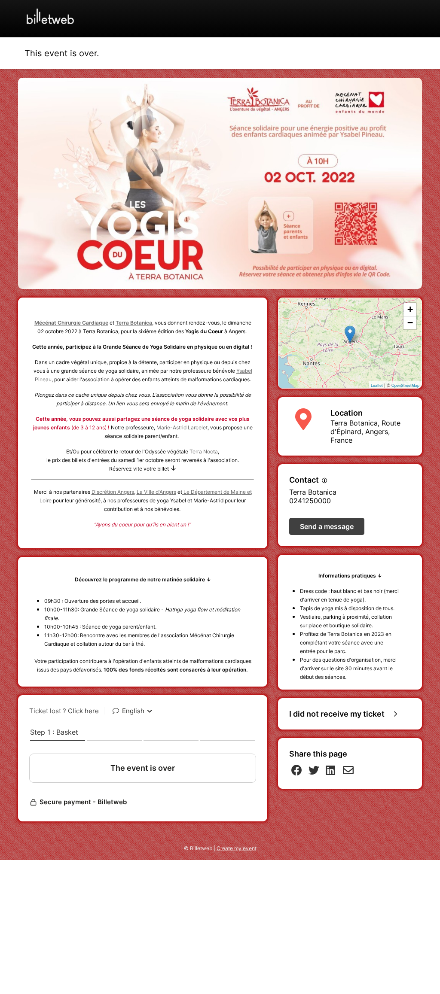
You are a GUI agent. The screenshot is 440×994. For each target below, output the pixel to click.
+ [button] (410, 309)
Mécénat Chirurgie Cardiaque (71, 322)
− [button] (410, 322)
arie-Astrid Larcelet (184, 427)
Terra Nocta (203, 451)
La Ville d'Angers (156, 492)
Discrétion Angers (113, 492)
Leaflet (377, 385)
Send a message (327, 526)
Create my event (237, 848)
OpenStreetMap (405, 385)
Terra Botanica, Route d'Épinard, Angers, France (365, 431)
